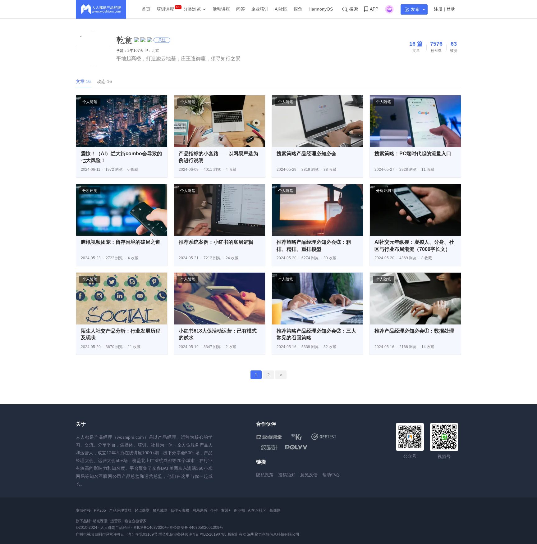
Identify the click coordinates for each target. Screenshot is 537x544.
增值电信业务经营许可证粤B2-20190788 (192, 534)
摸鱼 (298, 9)
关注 (162, 40)
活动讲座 (221, 9)
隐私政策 (264, 474)
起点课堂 (142, 510)
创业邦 (239, 510)
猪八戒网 (160, 510)
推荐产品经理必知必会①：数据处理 (414, 330)
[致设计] (269, 447)
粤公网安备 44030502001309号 (196, 527)
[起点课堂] (269, 436)
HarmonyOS (321, 9)
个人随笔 (89, 102)
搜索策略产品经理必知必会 (306, 153)
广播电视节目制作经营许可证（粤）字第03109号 (117, 534)
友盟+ (226, 510)
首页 (146, 9)
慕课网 (275, 510)
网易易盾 (199, 510)
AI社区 (281, 9)
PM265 (100, 510)
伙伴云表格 (180, 510)
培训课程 (165, 9)
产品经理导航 (120, 510)
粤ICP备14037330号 (150, 527)
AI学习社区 (257, 510)
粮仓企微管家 (135, 521)
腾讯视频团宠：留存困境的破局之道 (120, 242)
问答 (240, 9)
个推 (214, 510)
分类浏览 (192, 9)
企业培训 (259, 9)
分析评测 (89, 190)
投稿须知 (287, 474)
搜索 (353, 9)
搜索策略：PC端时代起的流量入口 (412, 153)
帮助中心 (331, 474)
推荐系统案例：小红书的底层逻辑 (216, 242)
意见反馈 (309, 474)
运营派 (116, 521)
